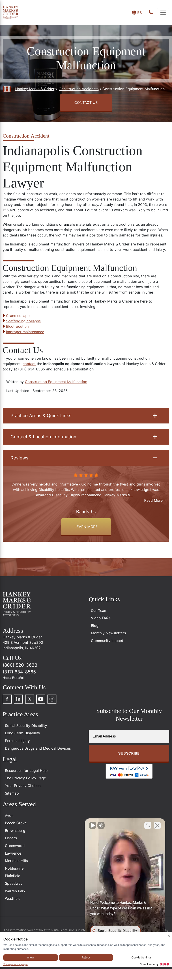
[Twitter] (29, 699)
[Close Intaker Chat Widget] (157, 825)
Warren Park (15, 891)
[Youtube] (40, 699)
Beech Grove (16, 823)
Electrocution (17, 326)
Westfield (13, 898)
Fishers (11, 838)
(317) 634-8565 (19, 672)
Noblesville (14, 868)
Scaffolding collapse (23, 321)
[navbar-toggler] (163, 12)
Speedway (14, 883)
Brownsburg (15, 830)
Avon (9, 815)
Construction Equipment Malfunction (56, 381)
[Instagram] (51, 699)
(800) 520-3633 (20, 665)
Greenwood (15, 845)
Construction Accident (26, 136)
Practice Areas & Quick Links (41, 415)
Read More (153, 500)
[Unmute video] (92, 825)
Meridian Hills (16, 860)
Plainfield (12, 875)
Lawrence (13, 853)
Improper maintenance (25, 332)
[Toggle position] (147, 825)
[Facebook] (7, 699)
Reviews (19, 458)
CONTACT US (86, 102)
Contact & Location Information (43, 436)
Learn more (86, 526)
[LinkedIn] (18, 699)
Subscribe (129, 753)
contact (29, 363)
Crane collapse (18, 315)
